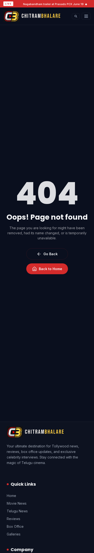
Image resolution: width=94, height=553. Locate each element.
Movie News (17, 503)
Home (11, 496)
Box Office (15, 526)
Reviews (13, 519)
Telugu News (17, 511)
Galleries (13, 534)
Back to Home (50, 269)
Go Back (50, 254)
